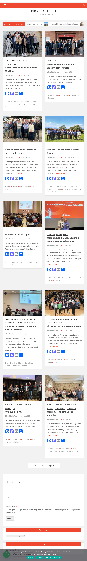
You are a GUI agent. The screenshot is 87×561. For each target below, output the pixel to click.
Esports (8, 146)
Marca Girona (10, 64)
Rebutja (39, 558)
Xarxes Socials (29, 323)
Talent (65, 234)
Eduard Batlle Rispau (11, 75)
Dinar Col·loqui (61, 186)
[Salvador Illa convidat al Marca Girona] (35, 24)
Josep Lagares (70, 359)
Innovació (16, 61)
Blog (6, 363)
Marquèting (9, 231)
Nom (8, 488)
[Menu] (5, 5)
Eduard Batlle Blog (44, 11)
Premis (57, 280)
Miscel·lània (51, 61)
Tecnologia (9, 323)
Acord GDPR (11, 507)
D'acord (30, 558)
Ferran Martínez (24, 101)
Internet (17, 319)
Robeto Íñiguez (24, 186)
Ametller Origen (52, 448)
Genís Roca (29, 363)
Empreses (26, 439)
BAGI (7, 439)
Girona (7, 61)
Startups (8, 408)
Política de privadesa (52, 558)
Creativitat (51, 359)
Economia (60, 405)
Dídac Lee (14, 262)
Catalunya (51, 146)
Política (71, 146)
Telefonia (19, 323)
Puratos (51, 98)
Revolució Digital (29, 319)
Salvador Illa (52, 192)
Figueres (23, 262)
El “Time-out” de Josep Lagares (64, 326)
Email (8, 497)
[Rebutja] (84, 555)
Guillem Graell (33, 262)
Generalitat (73, 186)
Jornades (24, 61)
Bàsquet (8, 186)
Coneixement (52, 319)
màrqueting (10, 265)
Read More (19, 173)
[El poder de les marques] (71, 24)
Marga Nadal (69, 277)
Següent (51, 466)
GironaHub (16, 366)
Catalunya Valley (11, 101)
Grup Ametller (65, 448)
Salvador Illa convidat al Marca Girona (53, 24)
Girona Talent (58, 277)
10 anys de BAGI (13, 411)
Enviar (9, 518)
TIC (14, 408)
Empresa (74, 319)
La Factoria (27, 104)
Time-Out (57, 362)
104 (43, 466)
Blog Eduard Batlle (16, 363)
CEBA (7, 262)
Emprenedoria (63, 319)
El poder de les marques (18, 234)
